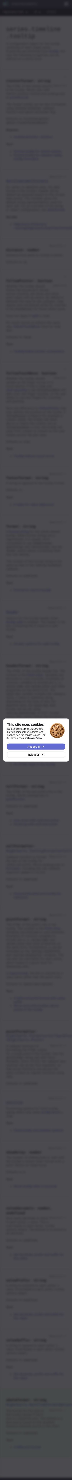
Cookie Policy (34, 738)
